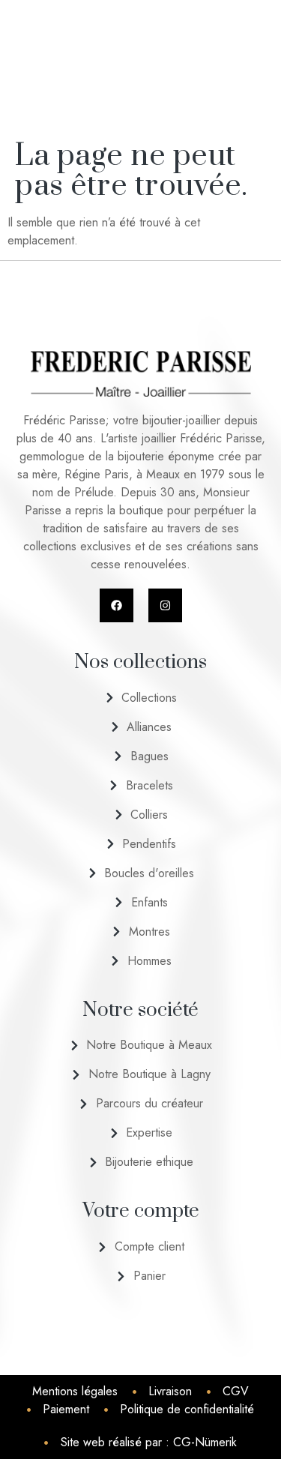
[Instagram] (165, 605)
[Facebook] (116, 605)
